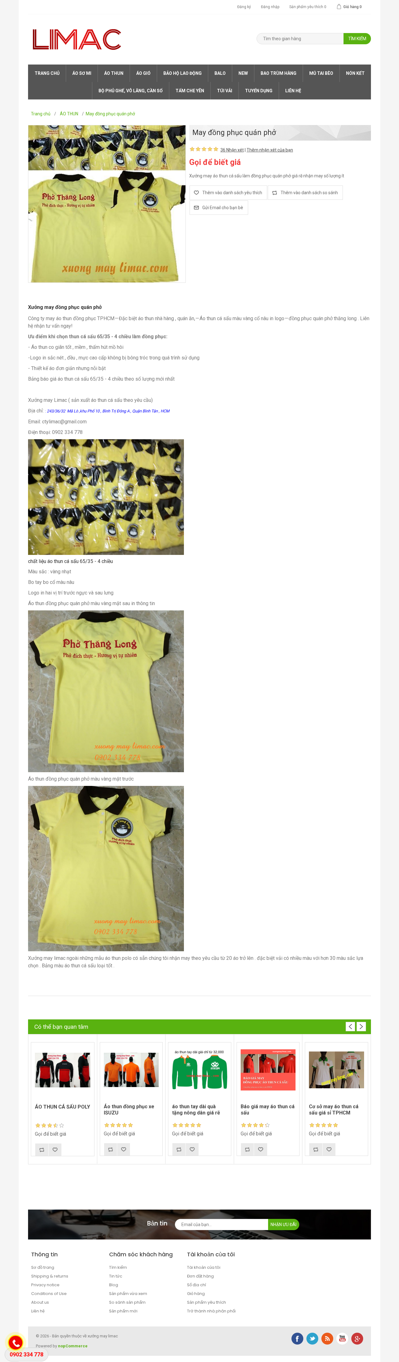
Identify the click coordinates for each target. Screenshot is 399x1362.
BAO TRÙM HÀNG (278, 73)
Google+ (357, 1339)
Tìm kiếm (118, 1267)
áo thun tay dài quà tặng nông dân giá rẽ (196, 1109)
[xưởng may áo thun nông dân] (199, 1070)
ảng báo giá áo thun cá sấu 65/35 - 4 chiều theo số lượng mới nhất (103, 379)
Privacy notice (45, 1285)
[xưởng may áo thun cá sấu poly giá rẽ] (62, 1070)
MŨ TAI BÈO (321, 73)
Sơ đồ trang (42, 1267)
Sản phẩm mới (123, 1311)
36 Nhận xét (232, 149)
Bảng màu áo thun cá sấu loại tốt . (78, 966)
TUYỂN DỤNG (258, 90)
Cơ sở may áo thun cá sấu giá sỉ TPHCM (333, 1109)
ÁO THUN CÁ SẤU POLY (62, 1107)
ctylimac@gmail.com (64, 422)
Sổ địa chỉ (196, 1285)
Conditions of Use (49, 1294)
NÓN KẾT (355, 73)
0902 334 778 (26, 1354)
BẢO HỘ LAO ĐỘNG (182, 73)
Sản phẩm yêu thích (206, 1302)
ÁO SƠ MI (81, 73)
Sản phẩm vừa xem (128, 1294)
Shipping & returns (49, 1276)
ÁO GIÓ (143, 73)
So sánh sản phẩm (127, 1302)
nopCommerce (73, 1346)
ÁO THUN (113, 73)
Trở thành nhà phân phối (211, 1311)
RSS (327, 1339)
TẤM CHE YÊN (189, 90)
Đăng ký (244, 7)
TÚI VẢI (224, 90)
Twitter (312, 1339)
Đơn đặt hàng (200, 1276)
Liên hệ (293, 90)
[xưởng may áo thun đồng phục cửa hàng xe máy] (336, 1070)
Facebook (297, 1339)
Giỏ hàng (196, 1294)
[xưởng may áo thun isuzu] (131, 1070)
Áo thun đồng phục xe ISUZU (129, 1109)
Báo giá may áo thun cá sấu (268, 1109)
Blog (113, 1285)
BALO (220, 73)
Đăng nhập (270, 7)
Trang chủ (47, 73)
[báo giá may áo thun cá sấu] (268, 1070)
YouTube (342, 1339)
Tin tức (115, 1276)
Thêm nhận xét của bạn (270, 149)
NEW (243, 73)
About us (40, 1302)
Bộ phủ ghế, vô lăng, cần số (131, 90)
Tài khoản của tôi (203, 1267)
